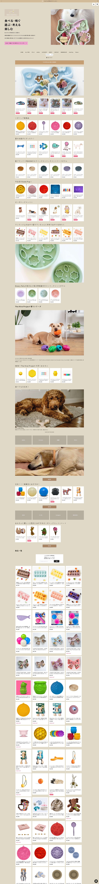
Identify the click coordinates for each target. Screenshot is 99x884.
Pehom (76, 52)
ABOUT (50, 52)
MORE (49, 479)
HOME (22, 52)
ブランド (33, 52)
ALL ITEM (27, 52)
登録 (56, 561)
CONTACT (56, 52)
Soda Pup (71, 52)
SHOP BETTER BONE (49, 432)
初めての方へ (50, 57)
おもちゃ (38, 52)
